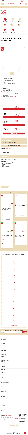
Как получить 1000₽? (10, 12)
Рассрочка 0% (2, 400)
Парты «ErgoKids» (17, 204)
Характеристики (8, 219)
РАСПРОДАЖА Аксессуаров (4, 361)
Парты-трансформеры (3, 339)
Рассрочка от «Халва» (3, 401)
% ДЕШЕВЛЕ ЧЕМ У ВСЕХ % (9, 204)
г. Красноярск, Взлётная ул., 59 (11, 3)
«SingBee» (2, 376)
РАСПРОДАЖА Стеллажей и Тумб (5, 360)
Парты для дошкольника (4, 186)
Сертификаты (2, 409)
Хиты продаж (3, 366)
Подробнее (16, 90)
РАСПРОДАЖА (2, 356)
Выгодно (2, 367)
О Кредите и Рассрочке (4, 397)
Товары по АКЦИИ (3, 349)
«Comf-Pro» (2, 373)
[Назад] (1, 290)
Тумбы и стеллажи (3, 343)
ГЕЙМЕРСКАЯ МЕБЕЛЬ (3, 350)
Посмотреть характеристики (5, 180)
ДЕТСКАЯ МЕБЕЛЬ (3, 338)
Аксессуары (2, 344)
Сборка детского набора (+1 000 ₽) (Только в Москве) (9, 142)
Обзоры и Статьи (3, 405)
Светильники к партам (3, 345)
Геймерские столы (3, 351)
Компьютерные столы (3, 354)
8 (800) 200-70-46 (23, 413)
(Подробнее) (18, 96)
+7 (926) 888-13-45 (23, 421)
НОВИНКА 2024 (24, 231)
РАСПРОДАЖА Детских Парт (4, 357)
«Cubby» (2, 378)
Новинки (2, 365)
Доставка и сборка (3, 392)
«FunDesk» (2, 377)
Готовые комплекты (3, 347)
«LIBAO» (2, 381)
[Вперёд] (26, 290)
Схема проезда (3, 419)
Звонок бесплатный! (23, 414)
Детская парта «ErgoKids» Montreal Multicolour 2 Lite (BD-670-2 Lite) (19, 235)
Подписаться (25, 332)
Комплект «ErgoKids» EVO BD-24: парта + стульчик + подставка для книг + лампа (20, 205)
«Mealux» (2, 372)
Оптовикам (2, 390)
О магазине (2, 386)
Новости (2, 387)
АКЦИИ (2, 410)
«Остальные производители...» (5, 382)
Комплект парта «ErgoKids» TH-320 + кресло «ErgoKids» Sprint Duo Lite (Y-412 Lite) (7, 235)
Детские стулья (3, 340)
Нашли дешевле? (17, 107)
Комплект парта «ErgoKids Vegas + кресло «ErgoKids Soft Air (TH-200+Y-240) (7, 208)
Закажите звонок (17, 418)
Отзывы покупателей (3, 406)
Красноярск (22, 1)
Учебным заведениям (3, 391)
